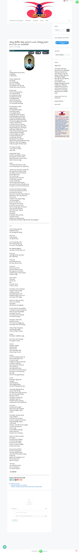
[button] (69, 20)
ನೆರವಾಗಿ (47, 20)
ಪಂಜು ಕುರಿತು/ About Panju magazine (16, 20)
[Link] (28, 516)
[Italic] (18, 516)
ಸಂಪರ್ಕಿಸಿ (41, 20)
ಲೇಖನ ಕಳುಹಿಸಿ (28, 20)
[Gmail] (19, 480)
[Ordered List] (22, 516)
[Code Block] (27, 516)
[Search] (68, 30)
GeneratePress (44, 551)
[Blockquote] (25, 516)
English (66, 0)
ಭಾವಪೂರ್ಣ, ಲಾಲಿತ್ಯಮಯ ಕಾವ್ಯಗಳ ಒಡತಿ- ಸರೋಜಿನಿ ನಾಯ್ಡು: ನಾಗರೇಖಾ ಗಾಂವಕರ (26, 486)
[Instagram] (17, 480)
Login (46, 508)
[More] (21, 480)
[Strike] (21, 516)
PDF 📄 (38, 53)
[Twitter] (14, 480)
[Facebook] (10, 480)
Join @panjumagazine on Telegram (63, 43)
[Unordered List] (24, 516)
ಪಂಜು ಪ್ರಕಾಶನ (35, 20)
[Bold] (16, 516)
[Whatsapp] (12, 480)
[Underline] (19, 516)
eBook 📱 (45, 53)
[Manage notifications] (76, 550)
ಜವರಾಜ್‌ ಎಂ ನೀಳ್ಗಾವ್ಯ (15, 483)
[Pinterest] (16, 480)
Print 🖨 (31, 53)
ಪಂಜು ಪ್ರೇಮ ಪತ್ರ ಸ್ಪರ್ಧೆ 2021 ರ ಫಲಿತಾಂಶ (19, 485)
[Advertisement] (29, 31)
